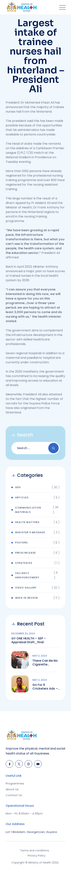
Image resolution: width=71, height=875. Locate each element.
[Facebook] (9, 764)
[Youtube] (38, 764)
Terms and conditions (34, 850)
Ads (18, 487)
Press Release (25, 553)
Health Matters (27, 522)
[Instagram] (28, 764)
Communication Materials (28, 510)
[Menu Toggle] (61, 7)
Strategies (23, 563)
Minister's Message (30, 532)
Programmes (15, 783)
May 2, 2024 (39, 656)
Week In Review (26, 598)
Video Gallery (26, 587)
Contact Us (14, 795)
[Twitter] (19, 764)
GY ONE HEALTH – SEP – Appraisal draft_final (28, 640)
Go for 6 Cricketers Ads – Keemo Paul (45, 687)
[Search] (53, 448)
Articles (22, 497)
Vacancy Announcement (27, 575)
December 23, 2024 (23, 633)
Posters (21, 542)
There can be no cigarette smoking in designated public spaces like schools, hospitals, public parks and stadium (45, 662)
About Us (12, 789)
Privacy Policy (36, 855)
